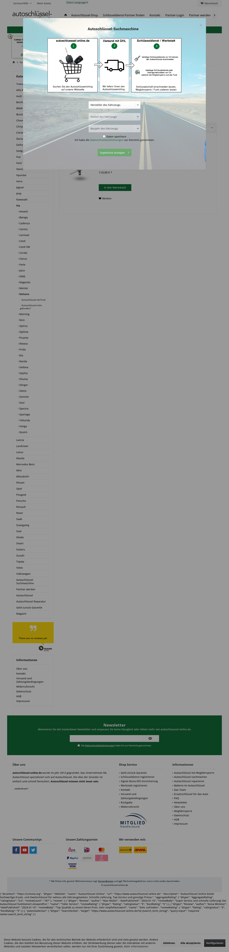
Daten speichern (116, 136)
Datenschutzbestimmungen (106, 140)
